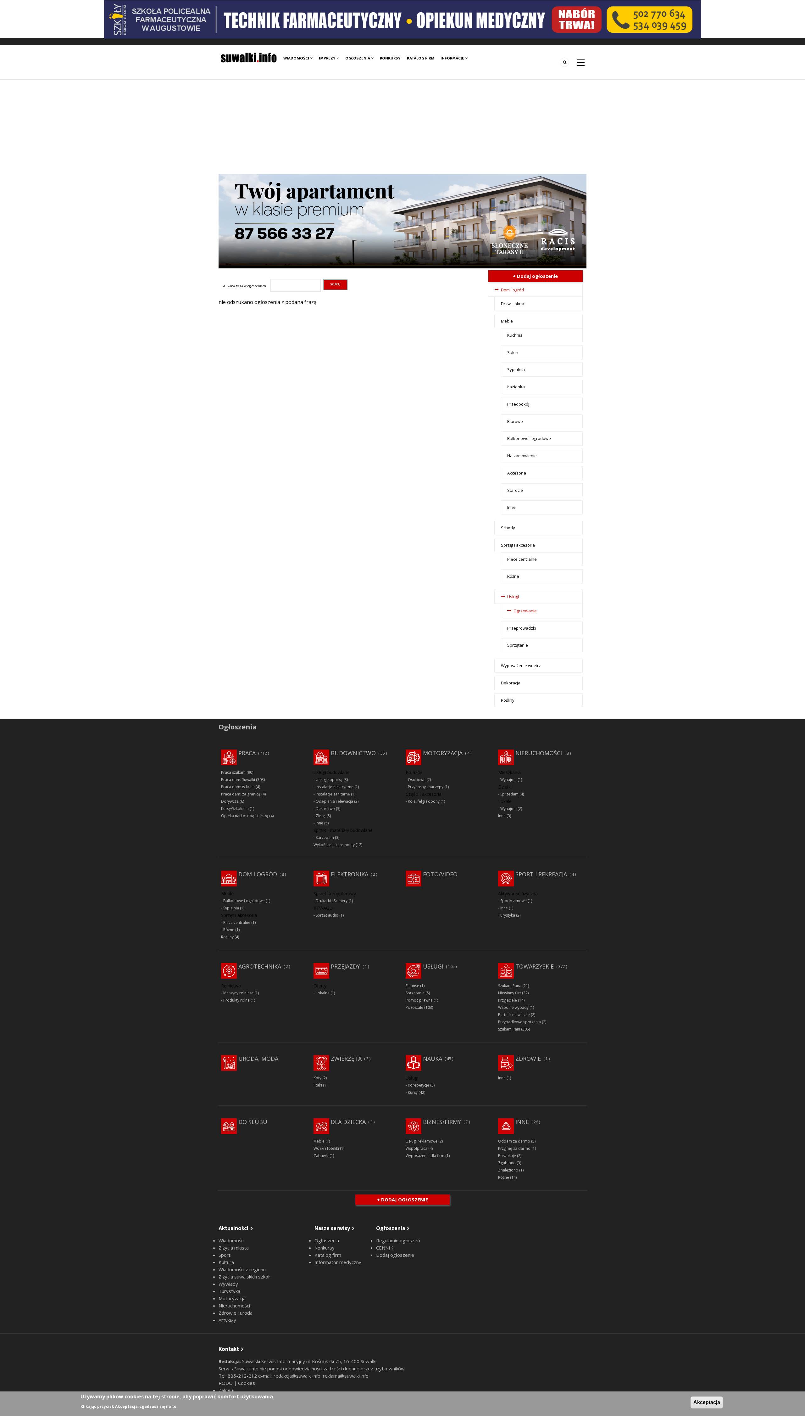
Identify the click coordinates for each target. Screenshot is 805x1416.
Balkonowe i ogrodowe (529, 438)
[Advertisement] (402, 127)
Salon (512, 352)
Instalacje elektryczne (334, 786)
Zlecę (320, 815)
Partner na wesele (514, 1014)
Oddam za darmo (514, 1141)
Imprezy (327, 58)
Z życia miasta (234, 1248)
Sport (224, 1255)
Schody (508, 528)
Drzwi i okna (512, 303)
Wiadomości (296, 58)
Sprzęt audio (327, 915)
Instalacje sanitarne (333, 794)
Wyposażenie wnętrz (521, 665)
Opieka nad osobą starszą (244, 815)
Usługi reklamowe (421, 1141)
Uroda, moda (258, 1058)
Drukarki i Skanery (331, 900)
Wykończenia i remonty (334, 844)
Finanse (412, 985)
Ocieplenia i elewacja (334, 801)
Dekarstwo (325, 808)
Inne (511, 507)
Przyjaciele (507, 1000)
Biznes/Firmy (442, 1122)
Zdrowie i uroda (236, 1313)
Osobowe (416, 779)
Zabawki (321, 1155)
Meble (507, 321)
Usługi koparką (329, 779)
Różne (513, 576)
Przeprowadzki (521, 628)
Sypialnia (516, 369)
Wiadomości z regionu (242, 1269)
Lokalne (323, 993)
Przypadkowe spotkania (519, 1022)
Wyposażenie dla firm (425, 1155)
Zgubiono (507, 1163)
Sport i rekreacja (541, 874)
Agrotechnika (259, 966)
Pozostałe (414, 1007)
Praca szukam (233, 772)
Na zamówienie (522, 455)
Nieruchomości (538, 753)
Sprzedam (325, 837)
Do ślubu (252, 1122)
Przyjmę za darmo (514, 1148)
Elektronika (349, 874)
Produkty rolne (236, 1000)
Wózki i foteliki (326, 1148)
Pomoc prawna (419, 1000)
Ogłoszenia (358, 58)
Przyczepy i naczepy (425, 786)
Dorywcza (230, 801)
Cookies (246, 1383)
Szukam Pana (509, 985)
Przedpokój (518, 404)
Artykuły (227, 1320)
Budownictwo (353, 753)
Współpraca (416, 1148)
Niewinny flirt (509, 993)
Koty (317, 1078)
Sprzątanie (517, 645)
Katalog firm (420, 58)
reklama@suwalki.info (346, 1376)
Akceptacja (706, 1402)
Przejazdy (345, 966)
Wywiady (228, 1284)
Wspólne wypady (513, 1007)
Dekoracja (510, 683)
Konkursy (390, 58)
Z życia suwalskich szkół (244, 1276)
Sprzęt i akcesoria (518, 545)
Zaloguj (226, 1390)
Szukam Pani (509, 1029)
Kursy (413, 1092)
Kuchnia (515, 335)
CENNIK (384, 1248)
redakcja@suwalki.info (297, 1376)
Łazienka (516, 387)
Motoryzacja (443, 753)
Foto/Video (440, 874)
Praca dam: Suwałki (238, 779)
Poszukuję (507, 1155)
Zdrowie (528, 1058)
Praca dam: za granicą (240, 794)
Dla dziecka (348, 1122)
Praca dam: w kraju (238, 786)
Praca (247, 753)
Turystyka (506, 915)
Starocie (515, 490)
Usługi (513, 596)
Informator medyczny (337, 1262)
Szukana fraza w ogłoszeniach (244, 286)
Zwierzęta (346, 1058)
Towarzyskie (534, 966)
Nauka (432, 1058)
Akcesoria (516, 473)
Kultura (226, 1262)
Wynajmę (508, 779)
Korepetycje (418, 1085)
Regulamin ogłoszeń (398, 1240)
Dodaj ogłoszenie (395, 1255)
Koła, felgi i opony (424, 801)
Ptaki (318, 1085)
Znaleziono (508, 1170)
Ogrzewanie (525, 611)
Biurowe (515, 421)
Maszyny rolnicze (238, 993)
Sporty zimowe (513, 900)
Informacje (453, 58)
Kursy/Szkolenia (235, 808)
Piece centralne (522, 559)
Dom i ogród (512, 290)
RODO (226, 1383)
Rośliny (507, 700)
